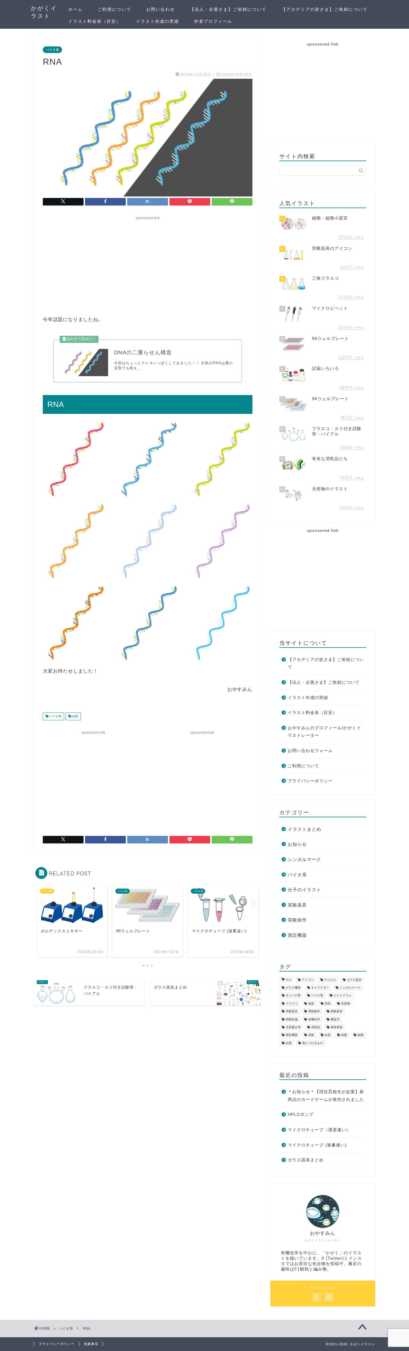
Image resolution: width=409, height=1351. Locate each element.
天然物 (345, 1003)
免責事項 (91, 1344)
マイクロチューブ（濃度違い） (319, 1130)
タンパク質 (293, 995)
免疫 (311, 1003)
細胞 (74, 716)
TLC (288, 979)
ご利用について (114, 9)
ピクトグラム (343, 995)
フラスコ (292, 1003)
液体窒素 (337, 1027)
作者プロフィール (213, 21)
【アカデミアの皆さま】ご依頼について (324, 9)
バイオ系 (52, 50)
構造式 (335, 1019)
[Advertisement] (147, 264)
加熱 (328, 1003)
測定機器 (297, 935)
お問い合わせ (160, 9)
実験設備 (292, 1019)
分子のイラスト (304, 889)
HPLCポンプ (300, 1114)
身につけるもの (312, 1043)
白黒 (328, 1035)
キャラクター (320, 987)
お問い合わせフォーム (310, 750)
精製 (344, 1035)
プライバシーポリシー (310, 781)
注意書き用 (293, 1027)
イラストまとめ (304, 829)
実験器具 (297, 904)
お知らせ (297, 844)
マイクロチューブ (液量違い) (317, 1145)
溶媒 (311, 1035)
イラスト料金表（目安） (94, 21)
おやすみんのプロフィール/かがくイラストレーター (324, 732)
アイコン (308, 979)
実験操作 (297, 919)
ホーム (75, 9)
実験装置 (337, 1011)
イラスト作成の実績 (157, 21)
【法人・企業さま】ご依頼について (228, 9)
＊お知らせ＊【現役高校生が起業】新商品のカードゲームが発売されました (326, 1096)
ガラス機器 (293, 987)
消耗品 (315, 1027)
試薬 (289, 1043)
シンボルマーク (304, 859)
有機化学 (314, 1019)
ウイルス (330, 979)
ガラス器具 (354, 979)
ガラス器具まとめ (306, 1160)
